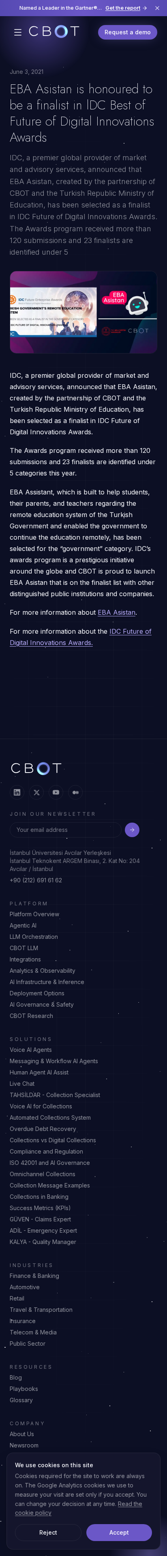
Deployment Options (37, 993)
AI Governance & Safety (42, 1004)
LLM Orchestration (34, 936)
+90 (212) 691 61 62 (36, 880)
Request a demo (128, 32)
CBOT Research (31, 1015)
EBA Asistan (116, 612)
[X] (36, 792)
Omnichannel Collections (42, 1174)
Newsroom (24, 1445)
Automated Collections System (50, 1117)
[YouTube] (56, 792)
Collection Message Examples (50, 1185)
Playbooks (24, 1388)
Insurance (23, 1320)
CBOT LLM (24, 947)
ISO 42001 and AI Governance (50, 1162)
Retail (17, 1298)
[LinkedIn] (17, 792)
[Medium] (75, 792)
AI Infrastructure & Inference (47, 981)
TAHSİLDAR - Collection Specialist (55, 1094)
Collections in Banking (39, 1196)
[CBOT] (54, 32)
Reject (48, 1532)
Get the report (122, 8)
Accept (119, 1532)
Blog (16, 1377)
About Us (22, 1433)
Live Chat (22, 1083)
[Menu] (18, 32)
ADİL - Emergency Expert (43, 1230)
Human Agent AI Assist (39, 1072)
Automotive (25, 1287)
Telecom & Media (33, 1332)
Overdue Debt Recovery (43, 1128)
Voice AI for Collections (41, 1106)
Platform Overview (34, 914)
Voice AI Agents (31, 1049)
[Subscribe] (132, 830)
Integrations (25, 959)
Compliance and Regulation (46, 1151)
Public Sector (27, 1343)
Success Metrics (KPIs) (40, 1207)
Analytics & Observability (42, 970)
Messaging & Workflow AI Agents (54, 1061)
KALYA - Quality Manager (43, 1241)
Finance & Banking (34, 1275)
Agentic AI (23, 925)
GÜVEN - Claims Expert (40, 1219)
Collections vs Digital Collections (53, 1140)
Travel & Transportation (41, 1309)
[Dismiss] (157, 8)
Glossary (21, 1400)
